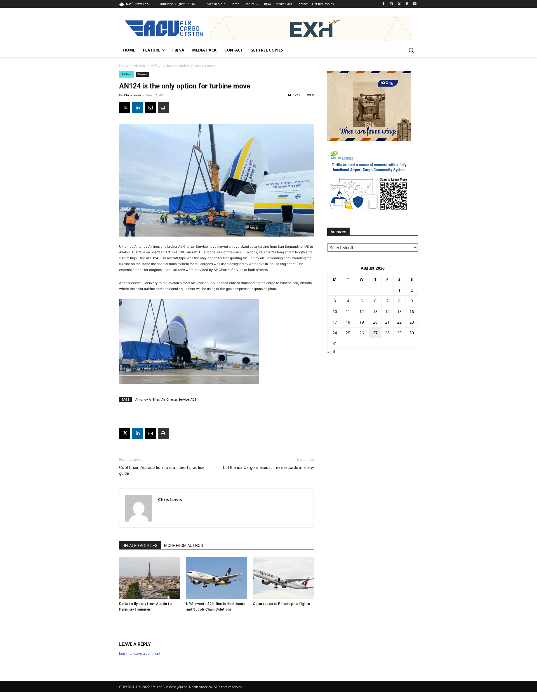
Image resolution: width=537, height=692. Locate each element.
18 (348, 322)
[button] (411, 50)
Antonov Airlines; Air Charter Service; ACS (165, 399)
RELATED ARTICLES (140, 545)
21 (387, 322)
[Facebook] (383, 4)
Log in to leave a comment (139, 653)
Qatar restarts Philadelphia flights (281, 604)
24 (335, 332)
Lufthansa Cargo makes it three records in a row (268, 467)
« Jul (331, 351)
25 (348, 332)
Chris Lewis (132, 95)
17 (335, 322)
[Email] (150, 107)
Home (124, 65)
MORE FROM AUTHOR (183, 545)
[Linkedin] (137, 107)
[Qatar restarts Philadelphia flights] (283, 578)
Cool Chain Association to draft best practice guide (161, 470)
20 (375, 322)
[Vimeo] (407, 4)
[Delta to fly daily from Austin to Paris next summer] (149, 578)
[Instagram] (391, 4)
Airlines (140, 65)
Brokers (142, 74)
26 (361, 332)
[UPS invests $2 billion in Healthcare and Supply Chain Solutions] (216, 578)
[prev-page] (122, 620)
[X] (399, 4)
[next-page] (131, 620)
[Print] (163, 107)
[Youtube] (414, 4)
